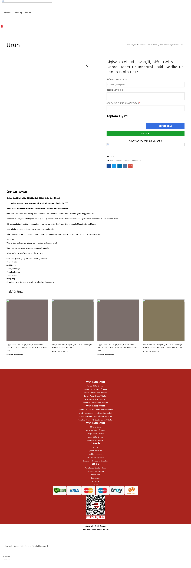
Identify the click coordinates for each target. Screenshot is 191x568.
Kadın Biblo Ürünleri (95, 437)
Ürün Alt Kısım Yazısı (117, 79)
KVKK (95, 447)
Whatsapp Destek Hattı (95, 468)
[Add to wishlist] (88, 65)
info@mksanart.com (95, 471)
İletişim (28, 13)
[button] (95, 28)
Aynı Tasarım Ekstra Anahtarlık (123, 103)
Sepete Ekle (165, 126)
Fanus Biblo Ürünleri (95, 386)
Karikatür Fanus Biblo (147, 45)
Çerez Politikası (95, 451)
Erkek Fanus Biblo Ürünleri (95, 396)
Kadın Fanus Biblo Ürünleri (95, 393)
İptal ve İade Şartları (95, 457)
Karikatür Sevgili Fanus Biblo (172, 45)
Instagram (95, 478)
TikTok (95, 485)
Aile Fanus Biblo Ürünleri (95, 399)
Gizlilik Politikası (95, 454)
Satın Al (145, 133)
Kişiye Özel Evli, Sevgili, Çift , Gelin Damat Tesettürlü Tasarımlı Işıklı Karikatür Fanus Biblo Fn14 (26, 347)
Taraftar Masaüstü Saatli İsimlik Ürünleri (95, 410)
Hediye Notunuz (115, 90)
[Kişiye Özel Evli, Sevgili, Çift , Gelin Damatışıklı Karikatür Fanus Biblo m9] (73, 320)
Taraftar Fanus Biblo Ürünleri (95, 403)
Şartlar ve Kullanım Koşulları (95, 461)
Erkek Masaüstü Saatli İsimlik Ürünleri (95, 416)
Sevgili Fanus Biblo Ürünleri (95, 389)
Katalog (18, 13)
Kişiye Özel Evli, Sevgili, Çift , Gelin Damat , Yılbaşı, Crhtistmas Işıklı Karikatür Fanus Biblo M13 (117, 347)
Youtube (95, 481)
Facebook (95, 475)
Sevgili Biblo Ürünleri (95, 434)
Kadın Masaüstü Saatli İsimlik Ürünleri (95, 413)
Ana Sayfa (131, 45)
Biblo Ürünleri (95, 427)
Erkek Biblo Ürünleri (95, 440)
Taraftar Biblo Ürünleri (95, 430)
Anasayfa (8, 13)
